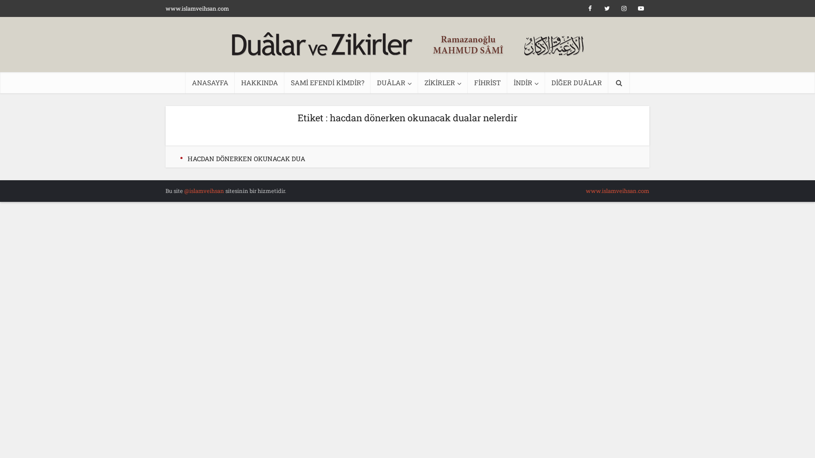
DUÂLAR (391, 82)
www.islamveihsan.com (197, 8)
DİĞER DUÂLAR (576, 82)
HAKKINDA (259, 82)
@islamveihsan (204, 191)
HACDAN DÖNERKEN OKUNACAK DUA (246, 158)
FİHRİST (487, 82)
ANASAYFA (210, 82)
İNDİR (523, 82)
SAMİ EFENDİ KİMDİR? (327, 82)
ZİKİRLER (439, 82)
